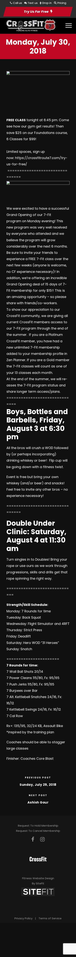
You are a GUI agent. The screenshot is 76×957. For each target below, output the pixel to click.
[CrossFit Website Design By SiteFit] (38, 891)
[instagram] (42, 839)
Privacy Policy (23, 918)
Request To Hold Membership (38, 826)
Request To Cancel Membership (38, 831)
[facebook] (32, 839)
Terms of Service (50, 918)
